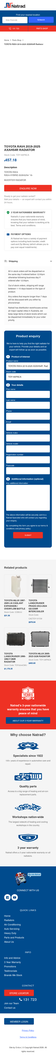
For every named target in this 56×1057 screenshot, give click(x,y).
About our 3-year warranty (28, 720)
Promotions (10, 966)
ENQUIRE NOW (28, 188)
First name (11, 389)
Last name (11, 400)
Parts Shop (16, 40)
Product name (12, 360)
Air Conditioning (12, 924)
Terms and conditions (25, 225)
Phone (9, 411)
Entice (18, 1047)
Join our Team (11, 1003)
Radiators (9, 920)
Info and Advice (12, 957)
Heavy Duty (10, 933)
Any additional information (17, 483)
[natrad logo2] (15, 5)
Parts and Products (14, 937)
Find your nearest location (28, 14)
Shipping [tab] (13, 261)
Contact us (9, 1007)
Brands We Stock (13, 975)
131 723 (15, 28)
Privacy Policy (28, 1030)
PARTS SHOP (42, 28)
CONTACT (28, 985)
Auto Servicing (11, 928)
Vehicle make (12, 432)
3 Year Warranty (12, 962)
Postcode (10, 465)
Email (9, 421)
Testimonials (10, 970)
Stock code (11, 371)
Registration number (15, 454)
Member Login (19, 1021)
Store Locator (19, 993)
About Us (9, 941)
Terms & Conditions (28, 1037)
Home (6, 40)
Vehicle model (12, 443)
